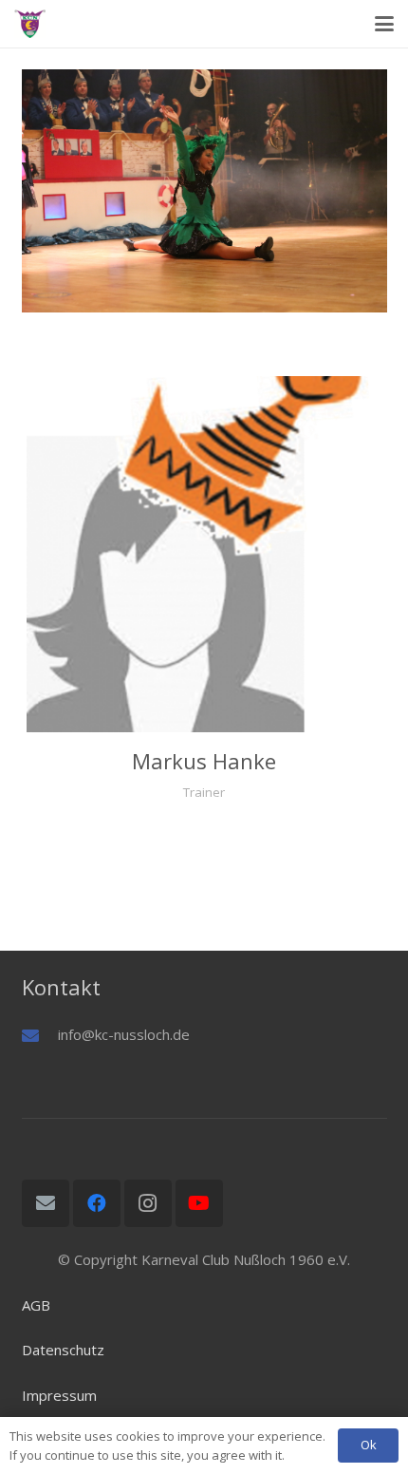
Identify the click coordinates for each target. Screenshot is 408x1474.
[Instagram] (148, 1203)
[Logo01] (30, 23)
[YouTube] (199, 1203)
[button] (384, 23)
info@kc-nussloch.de (124, 1034)
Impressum (59, 1395)
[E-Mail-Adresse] (45, 1203)
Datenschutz (63, 1349)
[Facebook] (97, 1203)
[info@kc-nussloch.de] (40, 1035)
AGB (36, 1304)
